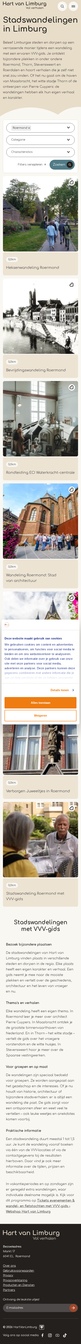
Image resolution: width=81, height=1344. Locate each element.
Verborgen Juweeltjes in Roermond (38, 791)
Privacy (8, 1275)
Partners (9, 1290)
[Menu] (73, 6)
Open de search (62, 6)
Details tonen (60, 690)
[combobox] (40, 128)
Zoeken (59, 164)
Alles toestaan (40, 702)
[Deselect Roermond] (29, 128)
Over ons (9, 1265)
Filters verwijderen (30, 164)
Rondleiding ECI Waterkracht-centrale (40, 473)
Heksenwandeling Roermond (32, 268)
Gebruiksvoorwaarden (18, 1270)
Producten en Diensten (19, 1285)
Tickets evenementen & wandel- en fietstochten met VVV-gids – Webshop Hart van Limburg (40, 1206)
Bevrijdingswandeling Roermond (36, 370)
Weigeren (40, 715)
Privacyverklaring (15, 1280)
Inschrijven (73, 1308)
